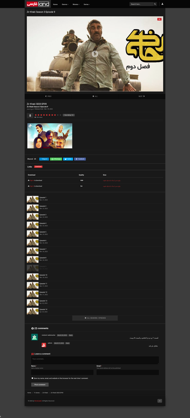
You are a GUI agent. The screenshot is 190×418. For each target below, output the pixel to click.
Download (38, 167)
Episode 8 (43, 258)
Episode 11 (43, 284)
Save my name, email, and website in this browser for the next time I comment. (61, 378)
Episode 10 (43, 275)
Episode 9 (43, 267)
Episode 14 (43, 310)
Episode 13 (43, 301)
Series (86, 4)
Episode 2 (43, 206)
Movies (75, 4)
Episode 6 (43, 241)
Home (55, 4)
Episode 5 (43, 232)
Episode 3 (43, 215)
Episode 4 (43, 223)
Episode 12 (43, 292)
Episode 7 (43, 249)
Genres (64, 4)
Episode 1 (43, 198)
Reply (70, 335)
